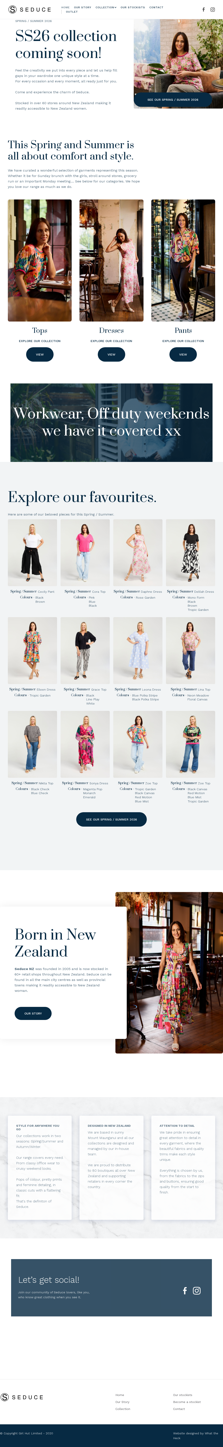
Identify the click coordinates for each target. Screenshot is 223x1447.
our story (82, 7)
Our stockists (182, 1395)
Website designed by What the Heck (195, 1436)
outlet (72, 11)
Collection (122, 1409)
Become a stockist (187, 1402)
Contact (156, 7)
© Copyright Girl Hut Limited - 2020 (26, 1433)
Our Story (122, 1402)
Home (65, 7)
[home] (29, 9)
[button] (105, 7)
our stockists (133, 7)
